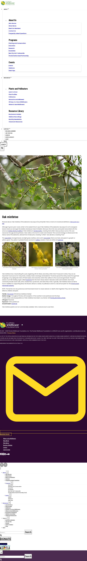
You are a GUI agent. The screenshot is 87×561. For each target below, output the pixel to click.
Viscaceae (10, 294)
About (4, 472)
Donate (7, 135)
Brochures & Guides (15, 114)
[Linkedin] (5, 454)
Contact (5, 447)
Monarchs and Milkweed (16, 99)
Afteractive (19, 343)
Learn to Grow (13, 92)
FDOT (5, 141)
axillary (38, 240)
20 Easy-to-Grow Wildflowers (18, 102)
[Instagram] (3, 454)
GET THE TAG (3, 544)
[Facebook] (1, 454)
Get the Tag (8, 133)
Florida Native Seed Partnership (19, 56)
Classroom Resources (15, 122)
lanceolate (47, 238)
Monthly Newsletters (15, 119)
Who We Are (12, 23)
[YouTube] (9, 454)
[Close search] (1, 552)
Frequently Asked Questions (17, 33)
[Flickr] (7, 454)
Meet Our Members (15, 28)
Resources (5, 503)
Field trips (10, 500)
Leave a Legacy (9, 137)
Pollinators (12, 97)
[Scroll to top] (2, 465)
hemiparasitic (38, 231)
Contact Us (12, 31)
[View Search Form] (2, 148)
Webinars (12, 68)
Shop (6, 139)
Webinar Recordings (15, 117)
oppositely (8, 238)
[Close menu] (0, 468)
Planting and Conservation (17, 43)
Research (12, 48)
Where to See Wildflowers (16, 104)
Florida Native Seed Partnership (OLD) (17, 492)
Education (12, 46)
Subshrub (14, 304)
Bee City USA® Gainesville (16, 53)
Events (11, 65)
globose (60, 240)
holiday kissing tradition (15, 231)
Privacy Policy (11, 333)
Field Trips (12, 70)
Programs (7, 483)
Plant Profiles (13, 94)
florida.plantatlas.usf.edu (57, 298)
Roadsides (12, 51)
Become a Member (10, 131)
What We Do (12, 26)
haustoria (29, 280)
